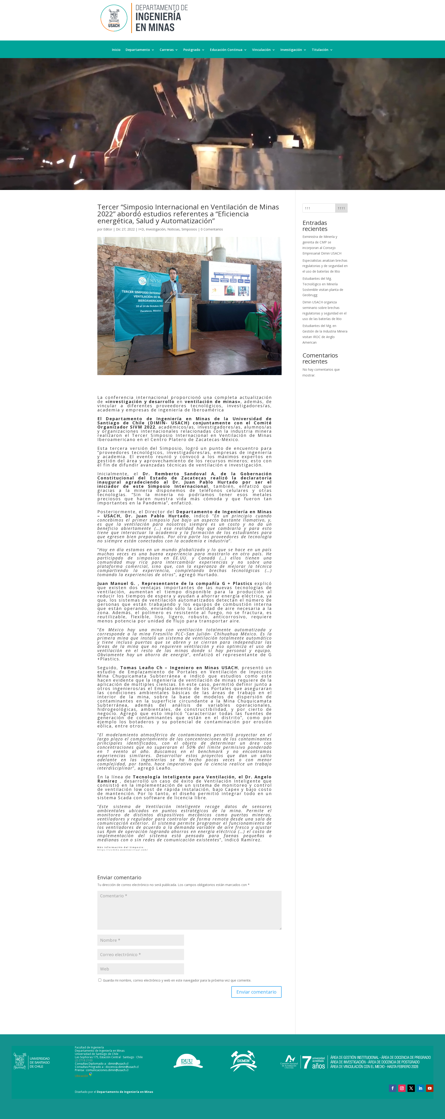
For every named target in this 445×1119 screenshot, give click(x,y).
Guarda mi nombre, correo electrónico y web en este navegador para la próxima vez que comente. (177, 980)
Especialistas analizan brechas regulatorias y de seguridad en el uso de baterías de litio (325, 266)
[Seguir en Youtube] (429, 1088)
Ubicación (81, 1076)
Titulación (320, 50)
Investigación (291, 50)
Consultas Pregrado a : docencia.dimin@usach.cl (107, 1067)
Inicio (116, 50)
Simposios (189, 229)
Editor (107, 229)
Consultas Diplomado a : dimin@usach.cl (101, 1064)
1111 (341, 208)
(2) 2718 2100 (83, 1060)
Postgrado (191, 50)
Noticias (173, 229)
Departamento (138, 50)
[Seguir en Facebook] (392, 1088)
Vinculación (261, 50)
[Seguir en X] (411, 1088)
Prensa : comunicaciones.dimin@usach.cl (101, 1070)
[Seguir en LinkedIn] (420, 1088)
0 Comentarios (212, 229)
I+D (141, 229)
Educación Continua (226, 50)
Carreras (167, 50)
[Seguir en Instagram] (402, 1088)
